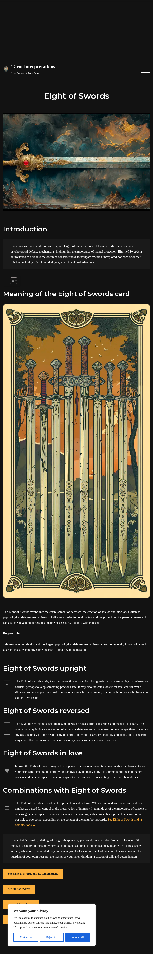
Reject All (51, 937)
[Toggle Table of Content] (11, 280)
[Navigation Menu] (145, 69)
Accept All (78, 937)
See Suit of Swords (19, 888)
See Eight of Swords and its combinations (33, 873)
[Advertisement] (76, 30)
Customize (26, 937)
